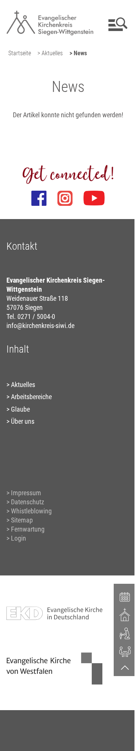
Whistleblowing (31, 511)
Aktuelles (23, 385)
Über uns (22, 421)
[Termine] (125, 596)
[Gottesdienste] (125, 615)
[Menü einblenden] (117, 24)
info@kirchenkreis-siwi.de (40, 326)
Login (18, 538)
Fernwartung (28, 529)
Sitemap (22, 520)
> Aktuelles (50, 53)
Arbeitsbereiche (31, 397)
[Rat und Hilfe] (125, 651)
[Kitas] (125, 633)
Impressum (26, 493)
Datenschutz (27, 502)
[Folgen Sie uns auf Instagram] (65, 198)
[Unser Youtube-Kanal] (94, 198)
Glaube (20, 409)
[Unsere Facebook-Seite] (38, 198)
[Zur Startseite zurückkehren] (49, 10)
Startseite (19, 53)
